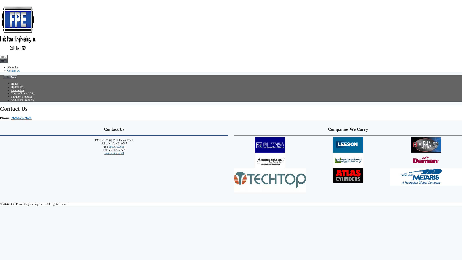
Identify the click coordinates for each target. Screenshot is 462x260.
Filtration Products (21, 96)
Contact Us (13, 70)
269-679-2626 (21, 118)
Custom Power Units (23, 93)
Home (14, 83)
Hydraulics (17, 86)
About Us (12, 67)
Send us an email (114, 153)
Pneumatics (17, 90)
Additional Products (22, 99)
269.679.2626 (117, 146)
